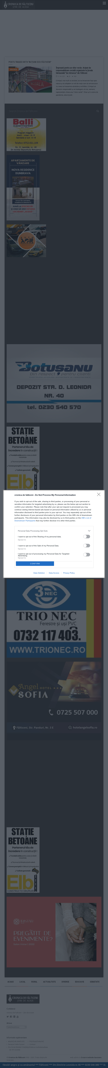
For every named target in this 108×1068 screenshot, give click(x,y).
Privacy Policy (69, 573)
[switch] (86, 536)
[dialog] (54, 534)
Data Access (54, 573)
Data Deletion (39, 573)
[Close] (99, 495)
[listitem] (54, 530)
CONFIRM (35, 564)
